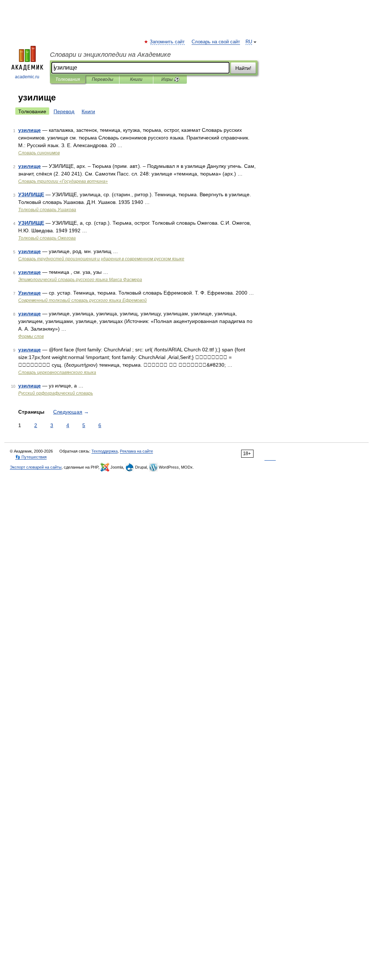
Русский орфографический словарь (55, 393)
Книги (136, 79)
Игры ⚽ (170, 79)
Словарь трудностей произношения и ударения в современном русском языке (101, 258)
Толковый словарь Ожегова (47, 238)
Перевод (64, 111)
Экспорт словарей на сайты (36, 467)
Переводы (102, 79)
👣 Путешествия (31, 457)
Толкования (67, 79)
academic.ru (27, 76)
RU (249, 41)
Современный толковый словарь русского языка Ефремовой (82, 300)
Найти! (243, 68)
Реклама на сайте (136, 451)
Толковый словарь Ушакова (47, 209)
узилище (29, 130)
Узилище (29, 293)
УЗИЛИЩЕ (31, 194)
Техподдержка (104, 451)
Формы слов (31, 336)
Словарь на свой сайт (216, 41)
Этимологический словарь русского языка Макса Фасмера (80, 279)
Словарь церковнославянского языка (57, 372)
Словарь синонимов (39, 152)
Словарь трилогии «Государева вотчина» (63, 181)
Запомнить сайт (167, 41)
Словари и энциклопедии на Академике (110, 54)
